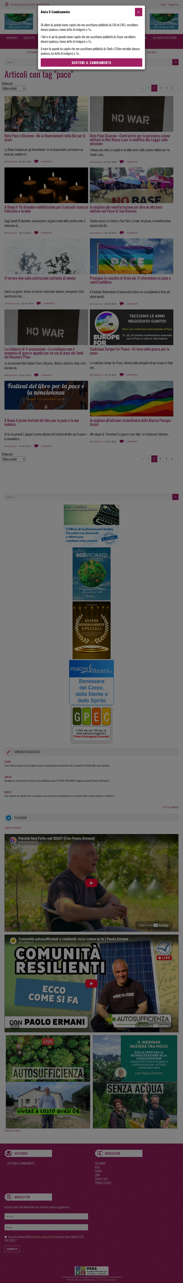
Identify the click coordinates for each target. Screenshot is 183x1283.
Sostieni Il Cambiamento (91, 62)
